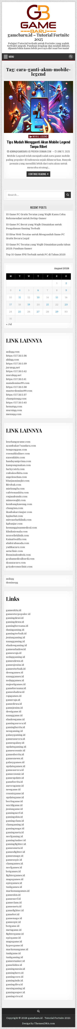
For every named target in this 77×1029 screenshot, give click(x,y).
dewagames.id (14, 672)
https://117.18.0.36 (16, 355)
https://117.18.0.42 (16, 371)
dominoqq (12, 582)
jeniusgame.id (14, 809)
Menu (11, 56)
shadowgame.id (15, 719)
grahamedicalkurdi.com (20, 558)
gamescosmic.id (15, 750)
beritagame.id (14, 801)
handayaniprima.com (18, 461)
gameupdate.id (15, 777)
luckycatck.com (15, 469)
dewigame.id (13, 711)
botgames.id (13, 871)
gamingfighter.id (16, 844)
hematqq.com (14, 406)
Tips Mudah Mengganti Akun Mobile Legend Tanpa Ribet (38, 144)
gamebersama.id (16, 688)
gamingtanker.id (16, 840)
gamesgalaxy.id (15, 742)
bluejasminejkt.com (17, 480)
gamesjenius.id (15, 664)
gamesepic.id (14, 859)
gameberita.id (14, 781)
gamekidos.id (14, 965)
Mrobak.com (13, 484)
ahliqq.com (12, 359)
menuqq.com (13, 414)
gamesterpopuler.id (18, 614)
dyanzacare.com (16, 562)
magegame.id (14, 941)
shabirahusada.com (17, 543)
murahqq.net (13, 375)
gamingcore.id (14, 976)
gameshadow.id (15, 692)
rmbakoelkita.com (17, 473)
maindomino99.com (17, 383)
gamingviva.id (14, 996)
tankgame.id (13, 953)
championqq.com (16, 398)
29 (56, 311)
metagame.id (13, 930)
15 (57, 297)
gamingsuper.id (15, 992)
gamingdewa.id (15, 622)
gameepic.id (13, 922)
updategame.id (15, 797)
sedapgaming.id (15, 657)
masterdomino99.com (19, 390)
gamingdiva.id (14, 984)
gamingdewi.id (14, 618)
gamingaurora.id (16, 723)
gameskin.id (13, 894)
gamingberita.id (15, 727)
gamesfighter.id (15, 852)
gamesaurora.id (15, 738)
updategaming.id (16, 746)
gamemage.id (14, 918)
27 (38, 311)
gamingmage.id (15, 828)
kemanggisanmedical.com (21, 527)
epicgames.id (14, 883)
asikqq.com (12, 351)
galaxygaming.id (15, 735)
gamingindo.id (14, 980)
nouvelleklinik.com (17, 535)
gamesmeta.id (14, 848)
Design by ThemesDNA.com (38, 1023)
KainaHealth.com (16, 539)
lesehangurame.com (18, 441)
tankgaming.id (14, 957)
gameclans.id (13, 902)
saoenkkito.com (15, 457)
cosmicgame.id (15, 793)
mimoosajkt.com (16, 500)
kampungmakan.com (18, 465)
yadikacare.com (15, 547)
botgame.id (12, 926)
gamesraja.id (13, 653)
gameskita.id (13, 610)
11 (20, 297)
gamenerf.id (13, 898)
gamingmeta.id (15, 832)
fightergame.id (15, 933)
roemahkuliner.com (18, 453)
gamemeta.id (13, 906)
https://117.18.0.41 (16, 379)
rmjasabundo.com (16, 496)
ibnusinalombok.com (18, 554)
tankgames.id (14, 887)
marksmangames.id (17, 891)
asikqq (10, 578)
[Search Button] (71, 56)
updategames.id (15, 766)
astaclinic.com (14, 551)
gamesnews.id (14, 758)
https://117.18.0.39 (16, 363)
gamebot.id (12, 914)
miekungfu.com (15, 488)
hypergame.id (14, 945)
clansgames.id (14, 863)
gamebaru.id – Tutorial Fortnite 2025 (38, 37)
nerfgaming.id (14, 836)
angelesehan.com (16, 477)
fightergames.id (15, 875)
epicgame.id (13, 937)
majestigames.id (15, 684)
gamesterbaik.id (15, 668)
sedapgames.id (15, 680)
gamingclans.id (15, 820)
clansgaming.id (15, 824)
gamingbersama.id (17, 625)
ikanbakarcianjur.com (19, 512)
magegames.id (14, 879)
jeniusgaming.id (15, 637)
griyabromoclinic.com (19, 566)
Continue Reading (39, 174)
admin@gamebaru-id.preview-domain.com (30, 151)
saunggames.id (15, 676)
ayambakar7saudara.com (21, 445)
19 (28, 304)
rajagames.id (13, 696)
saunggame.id (14, 715)
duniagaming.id (15, 629)
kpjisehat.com (14, 516)
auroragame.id (15, 785)
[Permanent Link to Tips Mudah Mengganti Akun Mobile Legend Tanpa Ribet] (38, 107)
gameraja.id (13, 699)
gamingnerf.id (14, 813)
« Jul (9, 324)
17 (10, 304)
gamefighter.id (15, 910)
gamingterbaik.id (16, 633)
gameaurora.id (15, 770)
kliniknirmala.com (16, 531)
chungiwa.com (14, 508)
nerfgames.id (14, 867)
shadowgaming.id (16, 645)
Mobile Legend (40, 136)
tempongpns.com (16, 449)
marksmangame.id (17, 949)
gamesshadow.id (16, 649)
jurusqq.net (13, 367)
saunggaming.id (15, 641)
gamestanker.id (15, 961)
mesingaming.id (15, 988)
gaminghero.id (14, 972)
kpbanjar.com (14, 523)
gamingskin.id (14, 816)
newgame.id (13, 789)
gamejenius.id (14, 707)
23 (66, 304)
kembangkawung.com (19, 504)
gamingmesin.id (15, 969)
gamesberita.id (15, 754)
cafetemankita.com (17, 492)
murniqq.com (14, 410)
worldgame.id (14, 805)
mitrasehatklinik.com (18, 519)
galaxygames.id (15, 762)
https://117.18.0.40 (16, 402)
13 (38, 297)
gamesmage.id (14, 855)
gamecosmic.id (15, 774)
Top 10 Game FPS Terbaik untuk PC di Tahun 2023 (35, 254)
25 (19, 311)
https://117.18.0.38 (16, 387)
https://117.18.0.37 (16, 394)
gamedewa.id (14, 703)
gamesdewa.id (14, 661)
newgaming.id (14, 731)
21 (47, 304)
